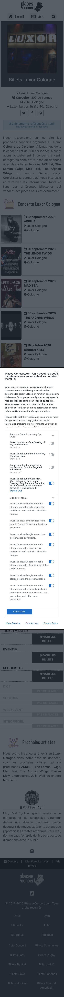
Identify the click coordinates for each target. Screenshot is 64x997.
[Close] (57, 374)
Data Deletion (13, 623)
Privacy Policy (50, 623)
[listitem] (32, 435)
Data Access (32, 623)
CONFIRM (19, 611)
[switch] (51, 443)
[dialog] (32, 498)
